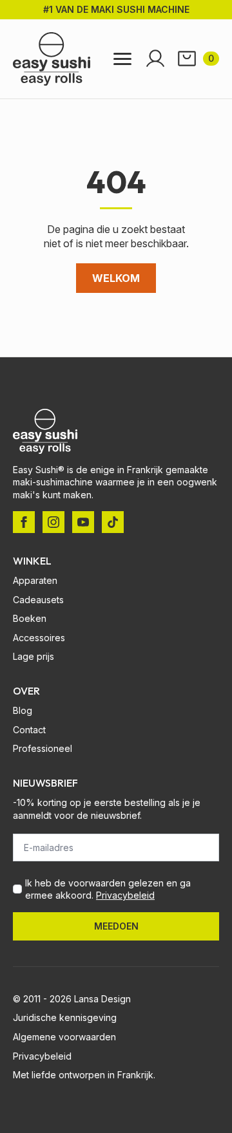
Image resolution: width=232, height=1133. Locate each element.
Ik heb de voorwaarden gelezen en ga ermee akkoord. (108, 889)
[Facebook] (24, 522)
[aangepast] (113, 522)
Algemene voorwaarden (64, 1036)
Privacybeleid (125, 895)
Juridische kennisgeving (65, 1017)
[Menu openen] (122, 59)
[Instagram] (53, 522)
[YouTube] (83, 522)
